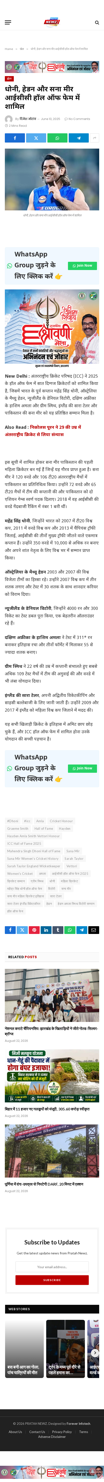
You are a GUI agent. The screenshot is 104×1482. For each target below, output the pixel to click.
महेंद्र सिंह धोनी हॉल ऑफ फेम (24, 889)
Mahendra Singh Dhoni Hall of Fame (33, 851)
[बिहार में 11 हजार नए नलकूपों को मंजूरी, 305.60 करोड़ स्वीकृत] (52, 1075)
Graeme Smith (18, 828)
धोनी (52, 881)
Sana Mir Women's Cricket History (33, 859)
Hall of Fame (44, 828)
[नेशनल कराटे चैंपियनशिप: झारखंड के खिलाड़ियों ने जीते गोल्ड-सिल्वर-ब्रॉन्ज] (52, 995)
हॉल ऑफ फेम (15, 911)
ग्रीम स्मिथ (37, 881)
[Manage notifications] (93, 1471)
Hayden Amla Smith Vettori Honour (33, 836)
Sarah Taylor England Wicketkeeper (33, 866)
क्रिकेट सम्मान (16, 881)
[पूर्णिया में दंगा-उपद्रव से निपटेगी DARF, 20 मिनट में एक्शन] (52, 1151)
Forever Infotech (78, 1424)
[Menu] (8, 22)
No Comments (79, 119)
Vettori (72, 866)
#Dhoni (12, 821)
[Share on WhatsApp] (57, 138)
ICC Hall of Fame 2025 (24, 843)
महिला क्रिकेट (69, 881)
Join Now (84, 265)
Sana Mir (73, 851)
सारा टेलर (56, 896)
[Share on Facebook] (15, 138)
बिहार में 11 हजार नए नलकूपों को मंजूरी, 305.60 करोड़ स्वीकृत (47, 1109)
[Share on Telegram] (79, 138)
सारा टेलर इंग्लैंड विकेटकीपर (23, 904)
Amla (40, 821)
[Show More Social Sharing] (94, 138)
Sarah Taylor (74, 859)
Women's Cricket (20, 874)
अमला (42, 874)
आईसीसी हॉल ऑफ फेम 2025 (70, 874)
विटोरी (51, 889)
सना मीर (66, 889)
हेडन (49, 904)
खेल (9, 79)
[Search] (96, 22)
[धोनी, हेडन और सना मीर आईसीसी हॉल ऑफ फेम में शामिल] (52, 179)
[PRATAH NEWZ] (52, 22)
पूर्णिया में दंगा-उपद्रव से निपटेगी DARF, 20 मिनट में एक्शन (44, 1184)
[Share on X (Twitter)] (36, 138)
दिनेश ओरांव (28, 119)
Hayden (64, 828)
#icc (27, 821)
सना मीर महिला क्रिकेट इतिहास (25, 896)
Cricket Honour (61, 821)
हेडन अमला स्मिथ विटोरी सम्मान (76, 904)
